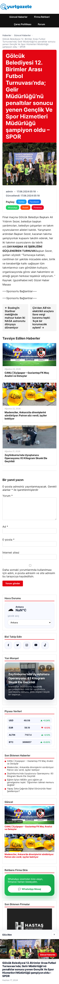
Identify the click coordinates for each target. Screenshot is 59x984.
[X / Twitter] (17, 645)
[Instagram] (26, 645)
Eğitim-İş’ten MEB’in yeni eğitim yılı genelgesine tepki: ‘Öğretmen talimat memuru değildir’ (30, 782)
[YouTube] (36, 645)
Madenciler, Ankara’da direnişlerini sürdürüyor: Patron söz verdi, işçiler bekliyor (30, 768)
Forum (41, 24)
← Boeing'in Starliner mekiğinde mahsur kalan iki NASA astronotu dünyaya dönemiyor (15, 317)
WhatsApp (12, 207)
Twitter (21, 202)
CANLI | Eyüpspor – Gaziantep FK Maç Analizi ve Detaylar (30, 762)
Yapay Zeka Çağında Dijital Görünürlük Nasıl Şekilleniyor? (29, 789)
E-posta (8, 539)
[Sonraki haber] (49, 668)
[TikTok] (45, 645)
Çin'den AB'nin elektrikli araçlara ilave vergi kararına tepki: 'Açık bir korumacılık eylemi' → (43, 317)
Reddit (25, 207)
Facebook (34, 202)
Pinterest (38, 207)
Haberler (6, 35)
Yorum (7, 495)
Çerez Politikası (22, 24)
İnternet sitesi (10, 552)
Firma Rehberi (42, 16)
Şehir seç (13, 616)
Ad (5, 526)
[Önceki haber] (42, 668)
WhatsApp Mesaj (29, 889)
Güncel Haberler (18, 16)
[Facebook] (8, 645)
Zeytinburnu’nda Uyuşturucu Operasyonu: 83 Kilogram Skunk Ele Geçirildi (30, 774)
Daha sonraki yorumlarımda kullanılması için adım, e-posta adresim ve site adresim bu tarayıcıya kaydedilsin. (28, 573)
